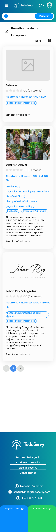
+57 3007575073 (32, 498)
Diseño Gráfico (15, 196)
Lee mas (36, 235)
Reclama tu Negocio (28, 457)
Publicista (12, 211)
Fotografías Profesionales (21, 102)
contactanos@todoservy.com (31, 492)
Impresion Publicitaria (34, 211)
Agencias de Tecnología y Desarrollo (27, 191)
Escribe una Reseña (28, 462)
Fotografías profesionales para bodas (24, 314)
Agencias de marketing (20, 206)
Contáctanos (28, 473)
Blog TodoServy (28, 467)
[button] (41, 5)
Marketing (12, 186)
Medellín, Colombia (31, 486)
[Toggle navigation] (6, 5)
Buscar (44, 16)
